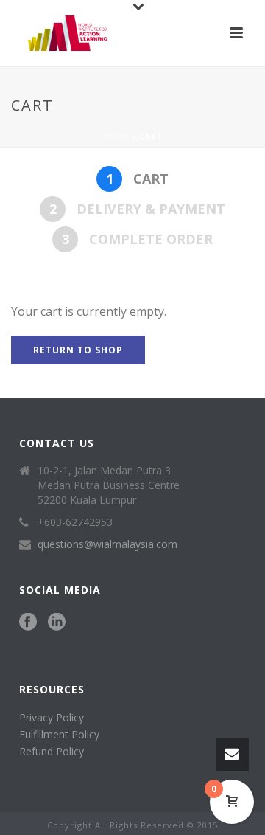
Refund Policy (51, 751)
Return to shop (78, 350)
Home (116, 136)
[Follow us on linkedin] (57, 622)
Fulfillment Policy (59, 734)
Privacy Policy (51, 717)
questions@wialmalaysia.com (107, 544)
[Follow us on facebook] (28, 622)
